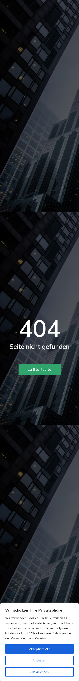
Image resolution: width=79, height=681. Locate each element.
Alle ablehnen (39, 672)
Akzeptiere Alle (39, 649)
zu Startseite (39, 369)
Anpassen (39, 660)
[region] (39, 642)
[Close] (74, 606)
